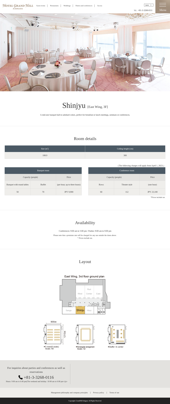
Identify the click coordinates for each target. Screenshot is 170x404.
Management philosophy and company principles (69, 393)
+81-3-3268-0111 (145, 10)
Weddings (67, 6)
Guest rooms (40, 6)
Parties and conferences (84, 6)
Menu (162, 6)
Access (99, 6)
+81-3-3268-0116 (39, 377)
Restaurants (54, 6)
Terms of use (114, 393)
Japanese (147, 5)
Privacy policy (98, 393)
